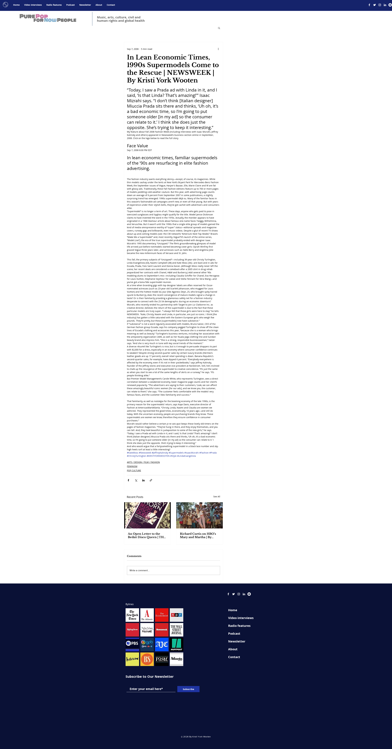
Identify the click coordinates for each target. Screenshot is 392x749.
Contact (234, 657)
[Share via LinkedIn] (143, 480)
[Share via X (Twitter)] (135, 480)
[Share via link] (150, 480)
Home (232, 610)
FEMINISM (132, 466)
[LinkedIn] (385, 5)
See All (216, 496)
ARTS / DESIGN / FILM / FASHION (143, 462)
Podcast (234, 633)
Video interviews (241, 618)
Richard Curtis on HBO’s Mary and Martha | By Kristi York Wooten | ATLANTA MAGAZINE (198, 535)
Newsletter (236, 641)
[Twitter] (374, 5)
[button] (219, 28)
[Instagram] (379, 5)
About (232, 649)
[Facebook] (369, 5)
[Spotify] (390, 5)
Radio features (239, 626)
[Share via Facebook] (128, 480)
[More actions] (218, 49)
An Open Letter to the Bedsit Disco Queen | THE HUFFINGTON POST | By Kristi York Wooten (147, 535)
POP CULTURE (134, 470)
